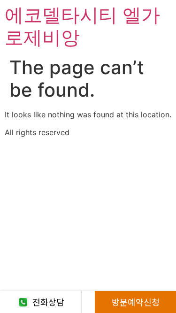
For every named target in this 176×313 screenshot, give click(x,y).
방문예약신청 (136, 302)
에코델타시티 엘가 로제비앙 (82, 26)
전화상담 (48, 302)
